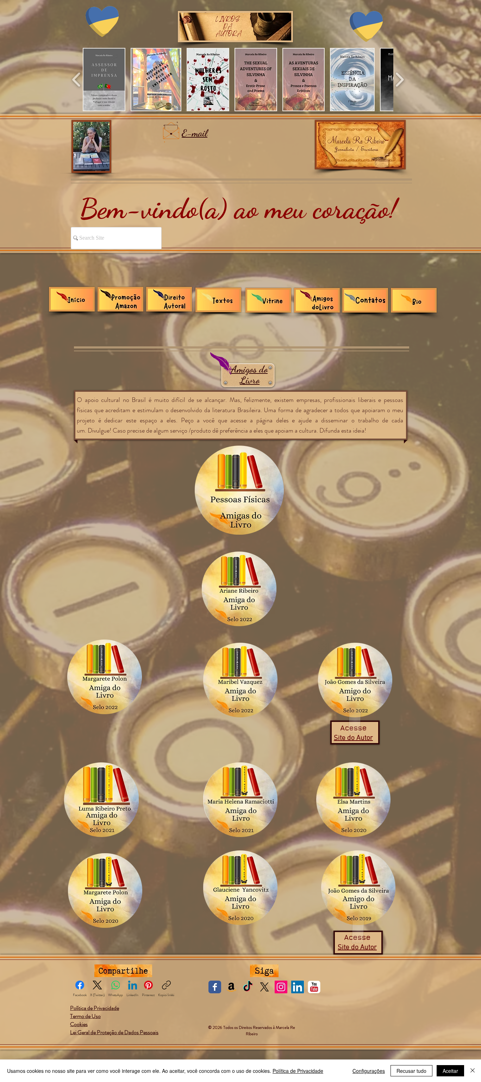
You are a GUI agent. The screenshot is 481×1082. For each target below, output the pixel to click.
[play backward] (77, 80)
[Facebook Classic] (214, 987)
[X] (264, 987)
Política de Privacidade (298, 1070)
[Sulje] (472, 1070)
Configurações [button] (368, 1070)
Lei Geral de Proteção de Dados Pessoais (114, 1032)
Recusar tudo (411, 1070)
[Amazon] (231, 987)
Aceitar (450, 1070)
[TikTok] (248, 987)
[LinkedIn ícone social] (297, 987)
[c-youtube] (314, 987)
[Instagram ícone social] (281, 987)
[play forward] (399, 80)
